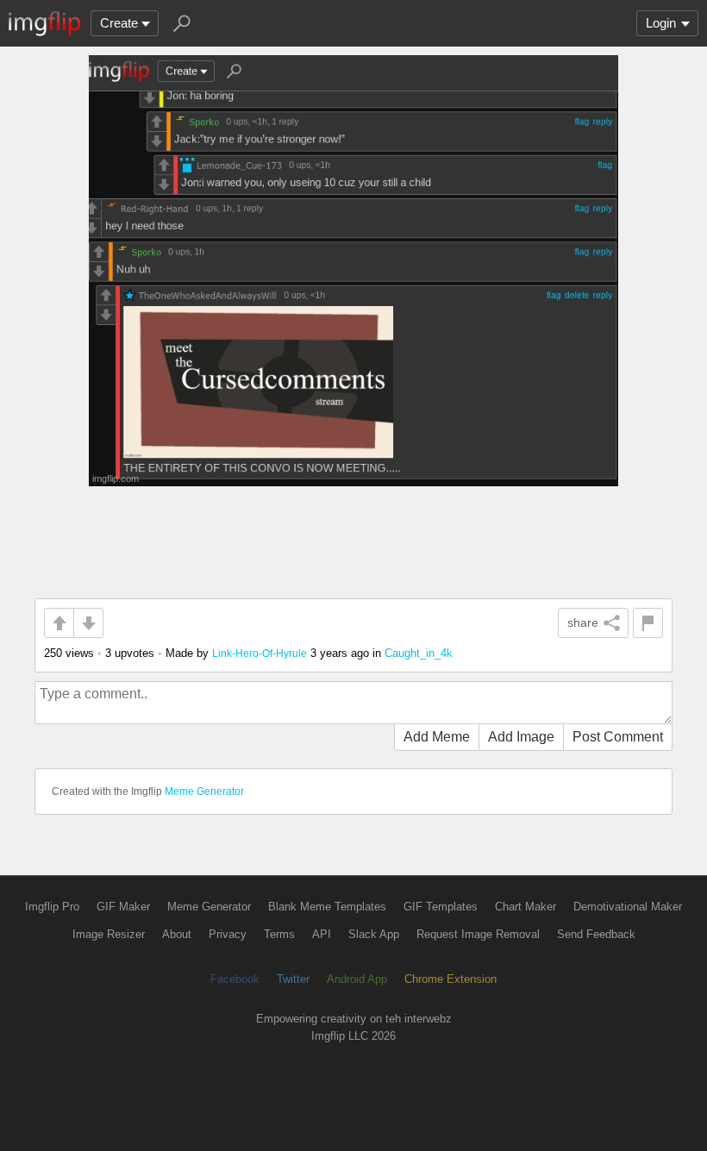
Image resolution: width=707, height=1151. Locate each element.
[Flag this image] (648, 623)
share (582, 622)
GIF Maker (123, 906)
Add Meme (437, 736)
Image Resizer (108, 934)
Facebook (235, 979)
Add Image (521, 736)
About (176, 934)
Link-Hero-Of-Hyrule (259, 653)
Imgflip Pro (52, 906)
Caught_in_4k (419, 653)
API (321, 934)
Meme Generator (204, 791)
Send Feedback (596, 934)
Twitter (293, 979)
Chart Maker (525, 906)
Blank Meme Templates (327, 906)
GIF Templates (441, 906)
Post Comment (617, 736)
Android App (357, 979)
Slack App (373, 934)
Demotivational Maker (627, 906)
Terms (279, 934)
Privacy (228, 934)
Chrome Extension (450, 979)
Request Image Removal (478, 934)
